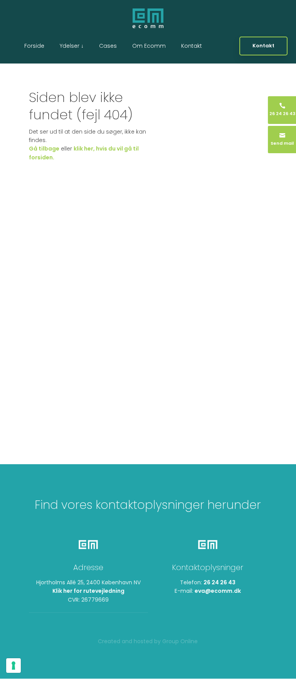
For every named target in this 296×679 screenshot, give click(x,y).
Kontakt (191, 46)
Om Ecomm (149, 46)
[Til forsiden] (148, 18)
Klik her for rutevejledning (88, 591)
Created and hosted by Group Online (148, 641)
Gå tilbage (44, 148)
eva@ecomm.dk (218, 591)
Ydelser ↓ (72, 46)
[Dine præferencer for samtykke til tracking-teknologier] (13, 665)
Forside (34, 46)
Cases (108, 46)
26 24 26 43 (219, 582)
